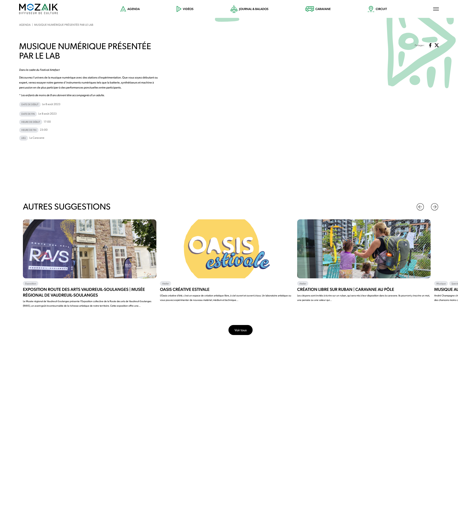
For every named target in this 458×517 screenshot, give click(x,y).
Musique (441, 283)
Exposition (30, 283)
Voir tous (241, 330)
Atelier (165, 283)
